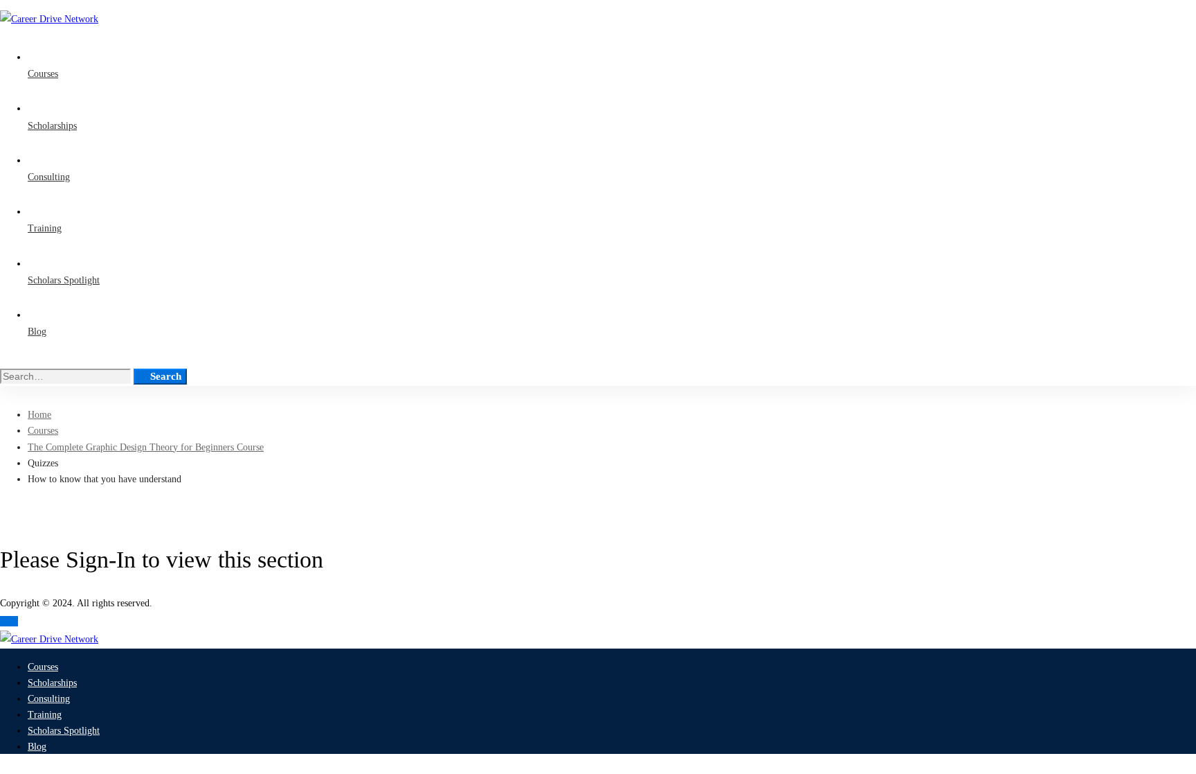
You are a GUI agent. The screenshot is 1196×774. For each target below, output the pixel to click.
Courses (43, 430)
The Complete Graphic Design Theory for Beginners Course (146, 447)
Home (39, 415)
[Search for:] (67, 376)
